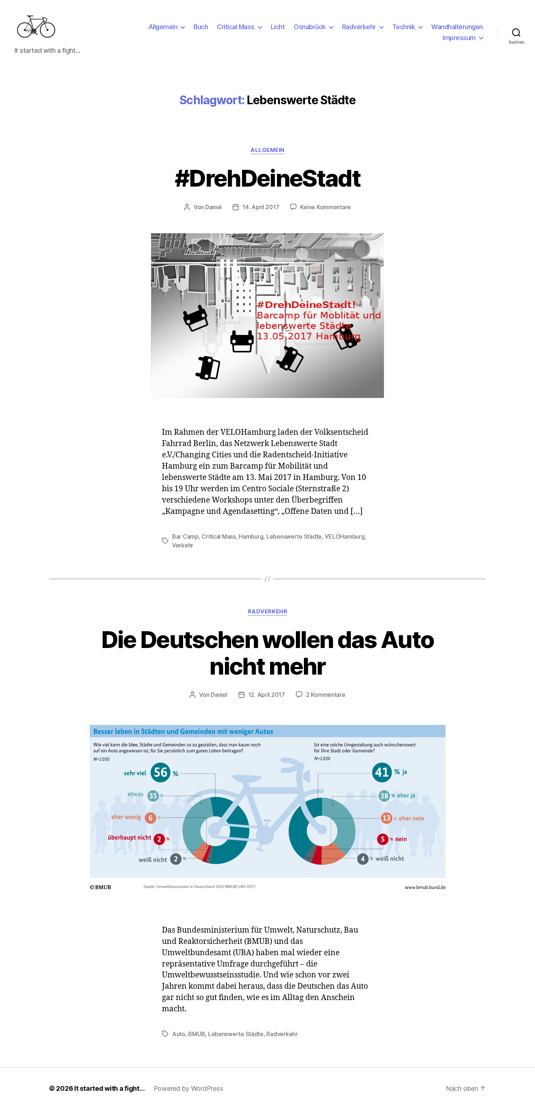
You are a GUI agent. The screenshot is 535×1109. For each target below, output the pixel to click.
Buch (201, 27)
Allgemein (163, 27)
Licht (278, 27)
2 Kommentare (325, 694)
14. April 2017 (260, 207)
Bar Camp (185, 536)
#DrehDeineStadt (267, 178)
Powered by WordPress (188, 1088)
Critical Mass (235, 27)
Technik (403, 27)
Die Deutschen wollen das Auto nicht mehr (267, 652)
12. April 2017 (266, 694)
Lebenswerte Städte (294, 536)
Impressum (459, 38)
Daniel (213, 207)
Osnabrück (310, 27)
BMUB (196, 1034)
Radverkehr (359, 27)
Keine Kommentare (325, 207)
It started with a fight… (109, 1088)
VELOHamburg (344, 536)
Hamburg (251, 536)
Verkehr (182, 545)
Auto (178, 1034)
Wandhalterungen (457, 27)
